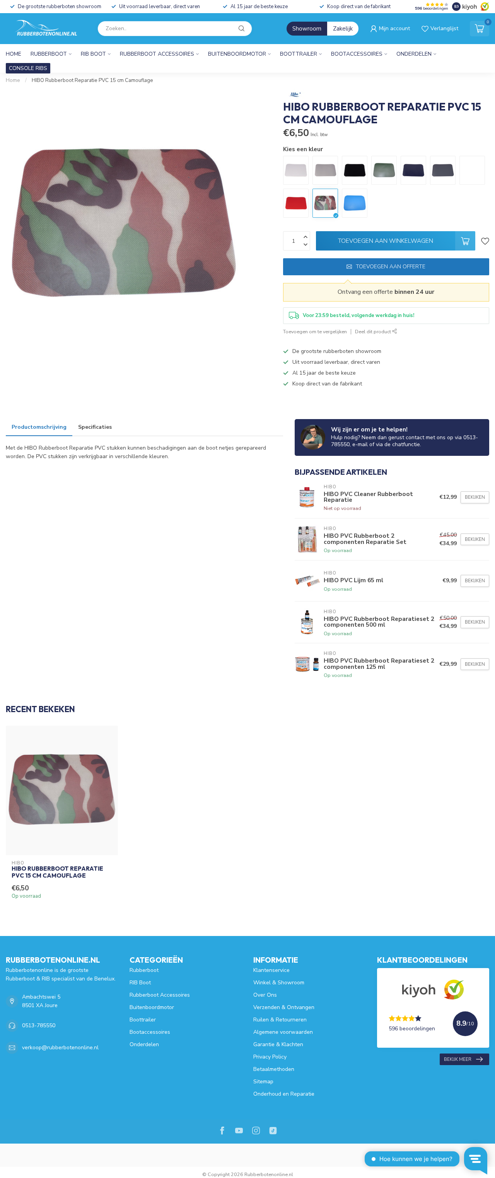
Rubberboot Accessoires (157, 54)
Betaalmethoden (273, 1069)
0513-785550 (38, 1025)
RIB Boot (93, 54)
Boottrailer (298, 54)
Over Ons (265, 995)
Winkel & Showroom (278, 982)
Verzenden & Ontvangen (283, 1007)
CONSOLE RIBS (28, 68)
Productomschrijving (39, 427)
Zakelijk (343, 28)
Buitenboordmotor (237, 54)
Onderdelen (414, 54)
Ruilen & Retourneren (280, 1019)
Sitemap (263, 1081)
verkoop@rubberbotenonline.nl (60, 1047)
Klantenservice (271, 970)
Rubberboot (49, 54)
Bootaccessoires (356, 54)
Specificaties (95, 427)
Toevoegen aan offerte (390, 266)
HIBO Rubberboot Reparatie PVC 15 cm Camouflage (92, 80)
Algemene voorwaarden (283, 1032)
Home (13, 54)
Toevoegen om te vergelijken (315, 331)
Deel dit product (373, 331)
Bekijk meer (457, 1059)
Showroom (306, 28)
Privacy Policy (270, 1056)
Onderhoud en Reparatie (283, 1094)
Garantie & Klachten (278, 1044)
